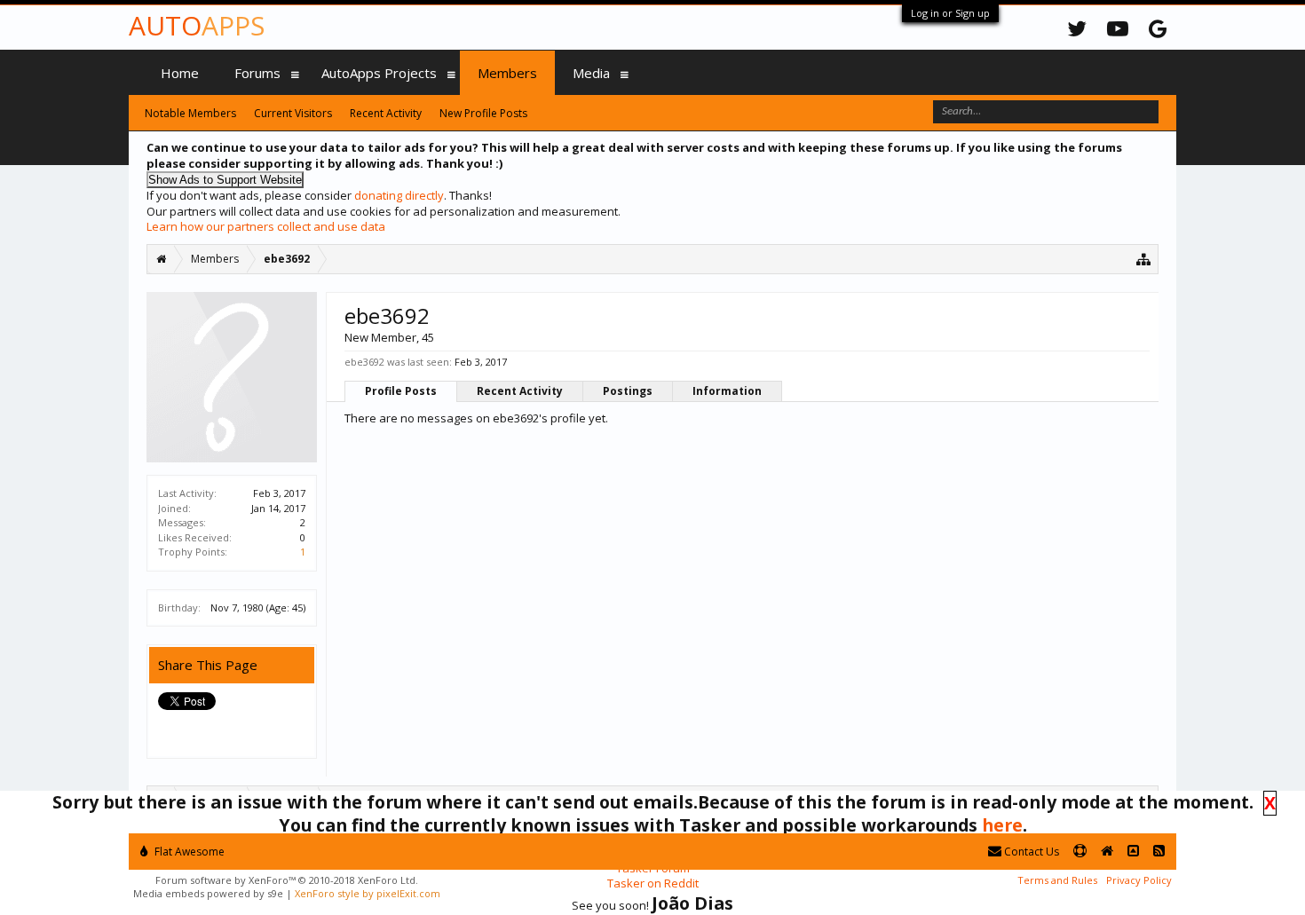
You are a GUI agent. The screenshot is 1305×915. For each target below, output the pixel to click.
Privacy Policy (1139, 880)
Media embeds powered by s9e (208, 893)
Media (591, 73)
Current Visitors (293, 113)
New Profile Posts (483, 113)
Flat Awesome (188, 851)
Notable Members (190, 113)
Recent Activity (520, 390)
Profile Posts (401, 390)
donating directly (399, 195)
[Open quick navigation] (1143, 258)
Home (180, 73)
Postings (627, 390)
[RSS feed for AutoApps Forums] (1159, 852)
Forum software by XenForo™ (286, 880)
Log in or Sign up (950, 13)
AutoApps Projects (379, 73)
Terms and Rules (1057, 880)
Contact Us (1030, 851)
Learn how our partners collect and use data (265, 226)
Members (507, 73)
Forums (257, 73)
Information (727, 390)
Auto (197, 25)
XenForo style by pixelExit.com (367, 893)
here (1002, 825)
